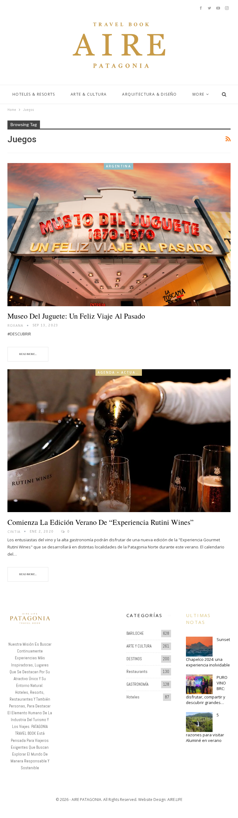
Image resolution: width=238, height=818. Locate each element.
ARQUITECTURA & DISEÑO (149, 94)
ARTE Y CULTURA (139, 646)
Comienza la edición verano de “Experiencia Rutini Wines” (100, 522)
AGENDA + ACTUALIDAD (120, 372)
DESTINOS (134, 658)
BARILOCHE (135, 633)
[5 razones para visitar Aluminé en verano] (199, 722)
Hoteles (132, 697)
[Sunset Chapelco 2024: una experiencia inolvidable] (199, 647)
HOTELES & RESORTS (33, 94)
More (198, 94)
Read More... (28, 354)
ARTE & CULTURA (89, 94)
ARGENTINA (118, 166)
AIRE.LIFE (174, 799)
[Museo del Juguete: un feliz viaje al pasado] (119, 234)
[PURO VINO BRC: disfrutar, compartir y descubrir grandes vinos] (199, 684)
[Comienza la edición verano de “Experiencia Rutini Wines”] (119, 440)
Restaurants (137, 671)
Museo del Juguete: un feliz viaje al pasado (76, 316)
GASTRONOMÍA (137, 684)
